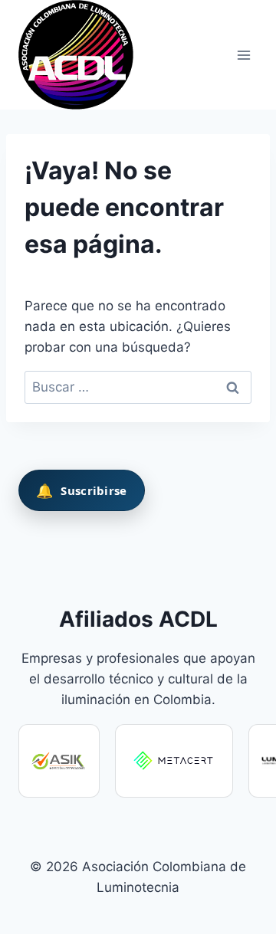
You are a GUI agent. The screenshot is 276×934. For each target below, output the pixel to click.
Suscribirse (81, 490)
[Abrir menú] (243, 55)
